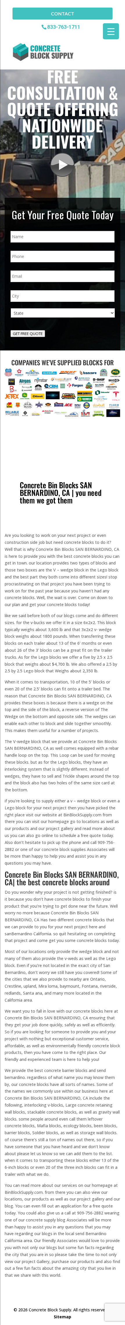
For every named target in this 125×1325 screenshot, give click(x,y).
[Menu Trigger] (111, 31)
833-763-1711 (63, 26)
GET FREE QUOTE (28, 333)
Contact (62, 13)
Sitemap (62, 1316)
